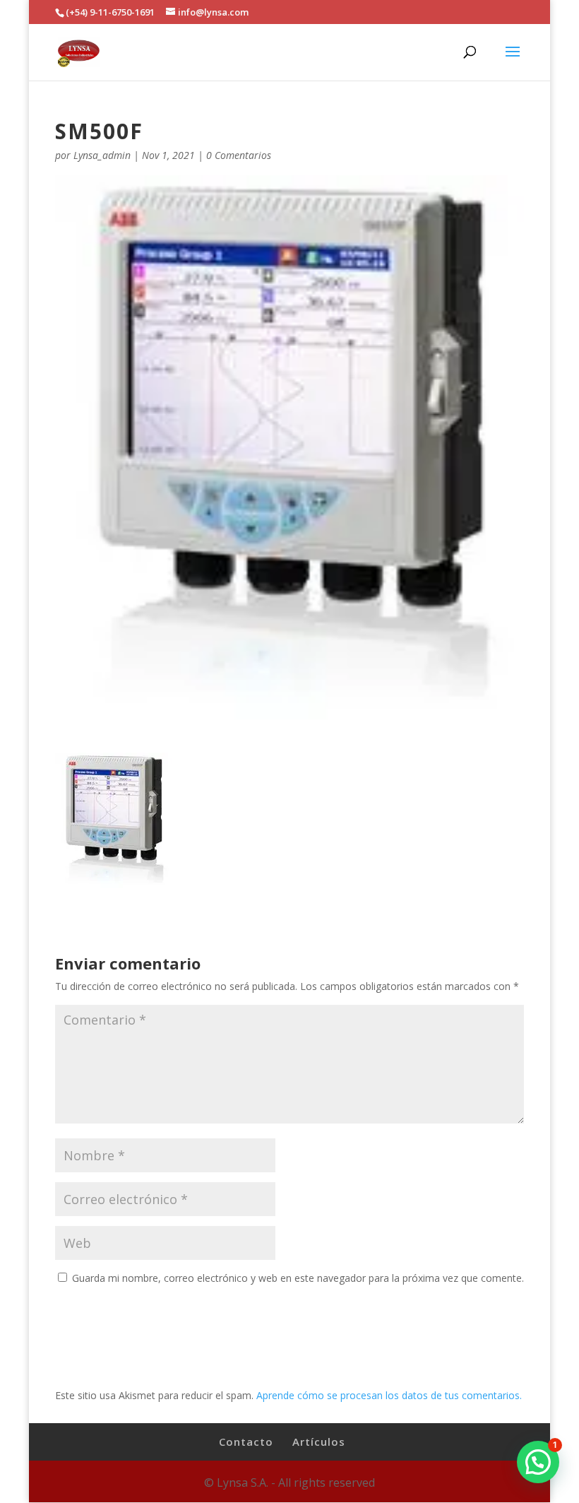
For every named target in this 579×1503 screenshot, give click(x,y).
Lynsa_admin (102, 155)
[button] (538, 1462)
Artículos (318, 1441)
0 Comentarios (238, 155)
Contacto (246, 1441)
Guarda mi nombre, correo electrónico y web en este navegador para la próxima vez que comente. (298, 1278)
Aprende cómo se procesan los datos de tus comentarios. (389, 1395)
